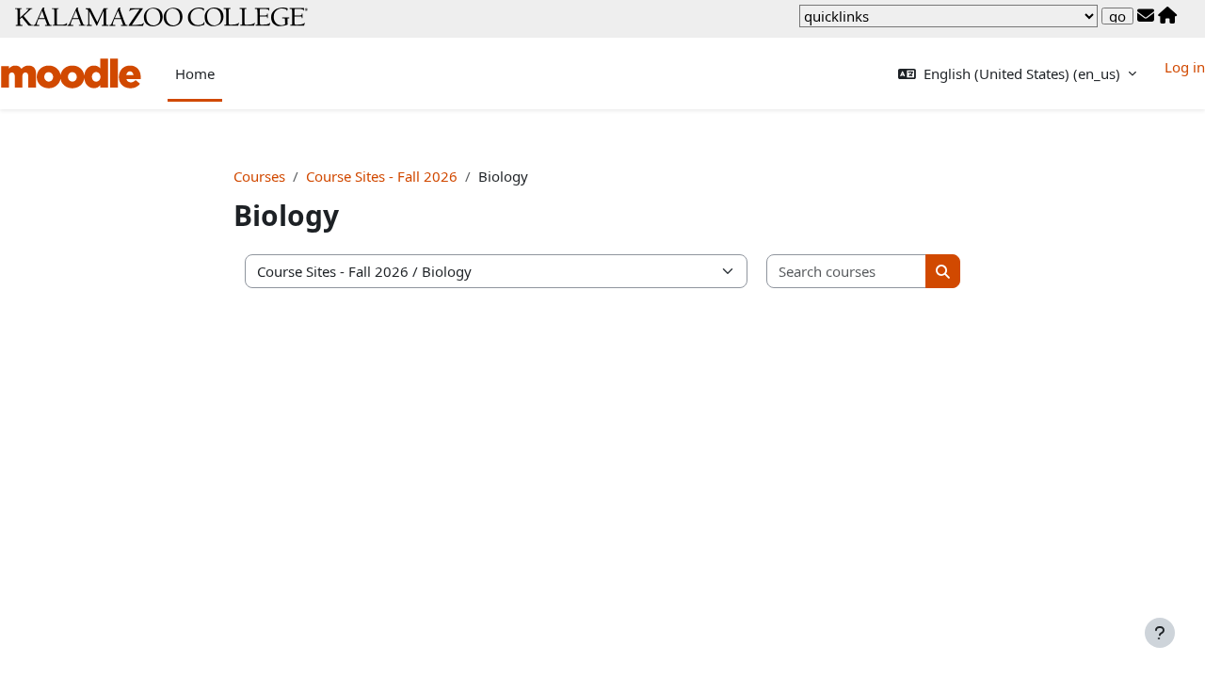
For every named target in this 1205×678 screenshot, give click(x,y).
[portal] (1167, 16)
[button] (1017, 73)
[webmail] (1145, 16)
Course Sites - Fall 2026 (382, 176)
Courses (259, 176)
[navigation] (948, 16)
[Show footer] (1160, 633)
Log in (1185, 66)
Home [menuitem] (195, 73)
